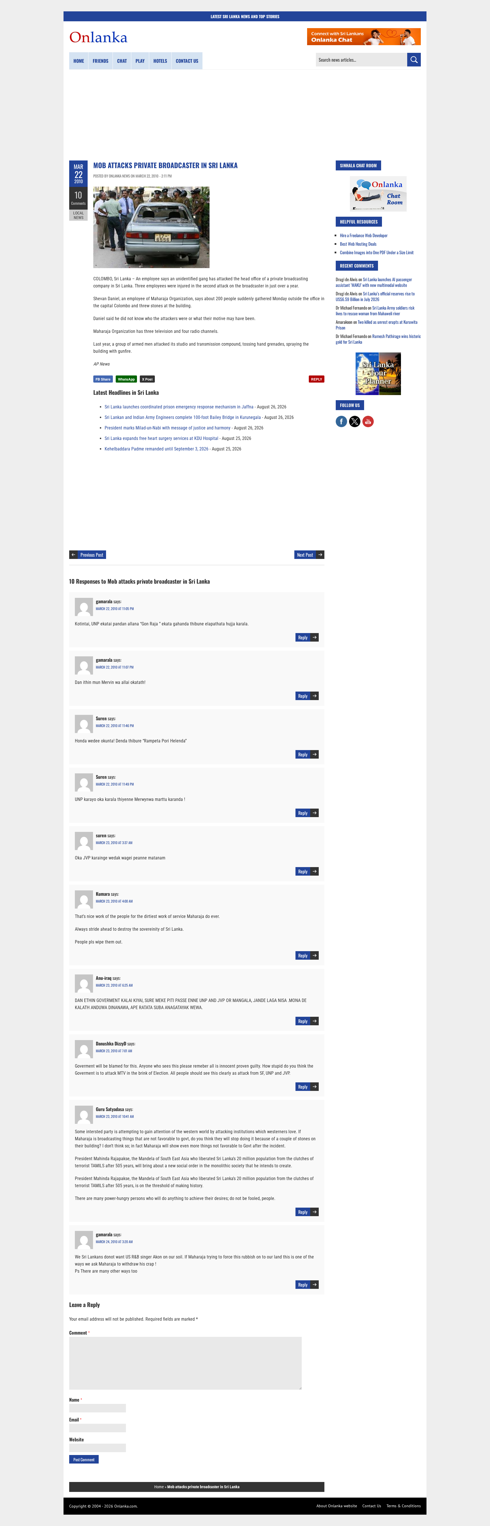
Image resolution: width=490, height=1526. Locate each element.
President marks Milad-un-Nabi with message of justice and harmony (168, 428)
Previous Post (92, 554)
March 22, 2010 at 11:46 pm (115, 725)
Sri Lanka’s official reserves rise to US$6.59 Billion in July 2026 (375, 296)
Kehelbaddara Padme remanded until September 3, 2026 (156, 449)
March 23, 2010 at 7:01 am (114, 1050)
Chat (122, 60)
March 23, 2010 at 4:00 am (114, 901)
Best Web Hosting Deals (358, 244)
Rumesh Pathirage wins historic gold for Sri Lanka (378, 339)
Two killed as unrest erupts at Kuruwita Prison (376, 325)
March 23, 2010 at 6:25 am (114, 985)
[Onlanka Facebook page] (341, 419)
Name (75, 1399)
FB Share (103, 379)
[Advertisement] (245, 115)
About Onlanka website (336, 1505)
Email (75, 1419)
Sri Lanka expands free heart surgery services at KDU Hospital (161, 438)
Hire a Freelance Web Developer (364, 235)
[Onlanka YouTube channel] (368, 419)
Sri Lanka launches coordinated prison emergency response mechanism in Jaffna (179, 407)
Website (76, 1439)
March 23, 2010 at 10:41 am (115, 1116)
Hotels (160, 60)
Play (140, 60)
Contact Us (371, 1505)
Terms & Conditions (403, 1505)
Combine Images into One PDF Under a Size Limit (377, 252)
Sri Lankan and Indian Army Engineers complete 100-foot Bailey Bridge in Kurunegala (183, 417)
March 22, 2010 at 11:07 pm (115, 667)
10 (78, 195)
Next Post (305, 554)
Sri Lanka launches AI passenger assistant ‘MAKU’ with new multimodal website (374, 282)
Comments (78, 203)
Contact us (187, 60)
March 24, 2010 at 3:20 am (114, 1241)
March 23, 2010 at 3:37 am (114, 842)
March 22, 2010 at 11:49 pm (115, 784)
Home (78, 60)
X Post (147, 379)
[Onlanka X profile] (354, 419)
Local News (78, 215)
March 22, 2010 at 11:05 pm (115, 608)
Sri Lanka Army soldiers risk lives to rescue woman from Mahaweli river (375, 310)
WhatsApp (126, 379)
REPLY (316, 379)
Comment (79, 1332)
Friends (100, 60)
